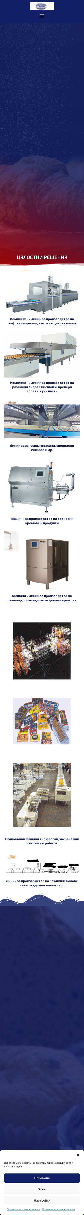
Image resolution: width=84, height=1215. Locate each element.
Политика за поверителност (23, 1209)
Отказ (42, 1189)
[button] (78, 1155)
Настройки (42, 1200)
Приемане (42, 1178)
